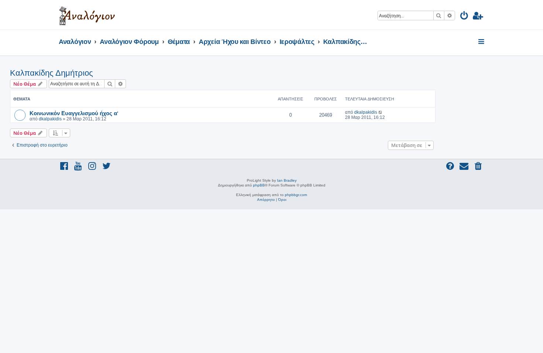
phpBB (259, 185)
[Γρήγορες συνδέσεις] (482, 42)
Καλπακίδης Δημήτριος (51, 73)
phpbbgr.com (296, 195)
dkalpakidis (50, 118)
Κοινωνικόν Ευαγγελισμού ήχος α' (74, 113)
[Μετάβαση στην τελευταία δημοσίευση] (380, 112)
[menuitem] (464, 17)
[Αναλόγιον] (87, 15)
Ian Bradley (287, 180)
